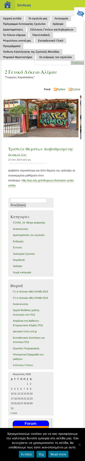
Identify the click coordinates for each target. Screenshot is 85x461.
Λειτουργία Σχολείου (24, 253)
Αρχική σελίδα (12, 18)
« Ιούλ (13, 413)
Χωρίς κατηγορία (22, 272)
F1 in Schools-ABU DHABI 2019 (30, 291)
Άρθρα (61, 89)
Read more (58, 454)
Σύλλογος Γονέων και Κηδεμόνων (51, 29)
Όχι (41, 454)
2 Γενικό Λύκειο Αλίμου (31, 72)
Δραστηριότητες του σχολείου (29, 235)
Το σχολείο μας (37, 18)
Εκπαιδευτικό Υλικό (50, 40)
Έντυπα (17, 247)
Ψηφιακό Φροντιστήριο (17, 57)
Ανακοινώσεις (20, 229)
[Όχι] (79, 444)
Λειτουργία (61, 18)
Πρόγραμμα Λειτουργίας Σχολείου (24, 24)
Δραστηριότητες (13, 29)
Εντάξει (26, 454)
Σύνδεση (24, 5)
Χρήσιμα (58, 24)
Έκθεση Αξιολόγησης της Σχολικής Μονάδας (31, 51)
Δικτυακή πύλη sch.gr (25, 331)
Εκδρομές (18, 241)
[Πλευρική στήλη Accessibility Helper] (79, 12)
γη (29, 159)
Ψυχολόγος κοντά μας (17, 40)
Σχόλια (76, 89)
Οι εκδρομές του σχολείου (55, 57)
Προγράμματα (11, 46)
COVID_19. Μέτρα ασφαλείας (29, 222)
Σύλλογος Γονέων (23, 365)
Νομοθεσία (19, 260)
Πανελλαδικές (41, 35)
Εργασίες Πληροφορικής (26, 348)
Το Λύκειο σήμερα (14, 35)
